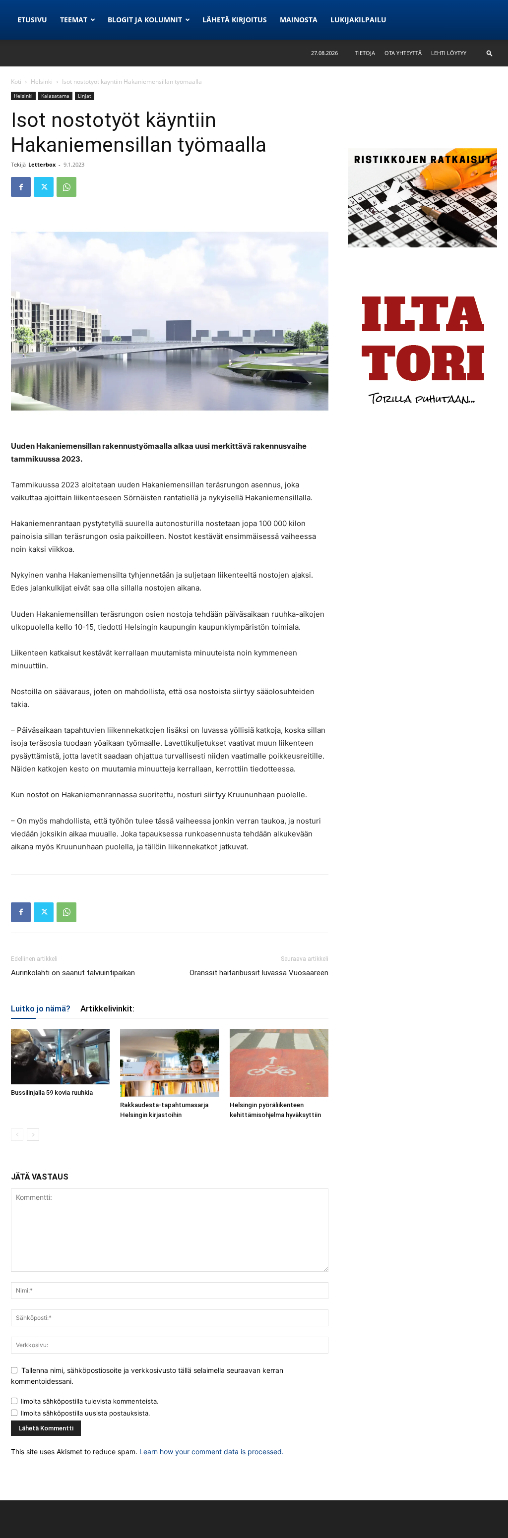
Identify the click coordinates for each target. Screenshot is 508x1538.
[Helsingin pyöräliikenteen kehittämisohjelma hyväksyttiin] (279, 1063)
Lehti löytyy (448, 53)
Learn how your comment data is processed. (211, 1451)
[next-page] (33, 1134)
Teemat (73, 19)
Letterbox (42, 164)
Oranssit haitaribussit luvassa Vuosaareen (259, 972)
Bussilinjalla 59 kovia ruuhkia (52, 1092)
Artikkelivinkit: (107, 1008)
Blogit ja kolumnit (145, 19)
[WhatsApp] (66, 187)
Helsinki (42, 81)
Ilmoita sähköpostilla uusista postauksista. (85, 1413)
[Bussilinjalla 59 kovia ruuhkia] (60, 1056)
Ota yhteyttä (403, 53)
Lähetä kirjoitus (234, 19)
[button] (489, 53)
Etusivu (32, 19)
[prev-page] (17, 1134)
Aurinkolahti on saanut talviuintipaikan (73, 972)
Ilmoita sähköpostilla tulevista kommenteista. (90, 1401)
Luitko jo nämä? (40, 1008)
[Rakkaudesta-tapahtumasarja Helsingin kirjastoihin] (169, 1063)
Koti (16, 81)
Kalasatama (55, 95)
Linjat (84, 95)
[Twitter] (44, 187)
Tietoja (365, 53)
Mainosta (299, 19)
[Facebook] (21, 187)
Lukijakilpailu (358, 19)
